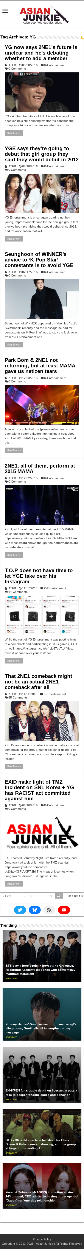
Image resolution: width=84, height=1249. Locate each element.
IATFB (12, 65)
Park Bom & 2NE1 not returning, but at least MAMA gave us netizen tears (40, 365)
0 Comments (17, 68)
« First (7, 896)
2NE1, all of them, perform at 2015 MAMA (40, 468)
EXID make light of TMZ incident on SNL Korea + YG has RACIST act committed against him (39, 790)
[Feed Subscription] (82, 37)
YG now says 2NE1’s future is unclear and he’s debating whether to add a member (41, 52)
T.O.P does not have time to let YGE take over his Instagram (39, 575)
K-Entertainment (55, 65)
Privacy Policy (42, 1239)
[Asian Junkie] (42, 14)
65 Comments (18, 697)
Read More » (14, 133)
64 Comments (18, 591)
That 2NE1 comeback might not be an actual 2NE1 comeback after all (38, 681)
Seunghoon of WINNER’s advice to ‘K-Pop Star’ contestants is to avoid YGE (39, 259)
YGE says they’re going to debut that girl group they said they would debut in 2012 (42, 153)
